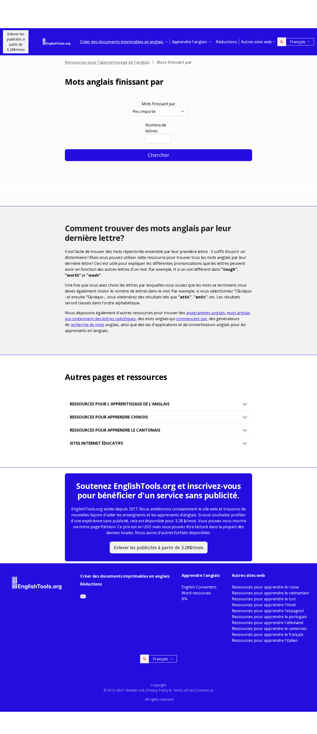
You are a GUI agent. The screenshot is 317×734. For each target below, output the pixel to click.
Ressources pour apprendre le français (267, 634)
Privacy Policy (157, 690)
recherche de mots (87, 324)
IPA (185, 599)
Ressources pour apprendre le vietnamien (270, 593)
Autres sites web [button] (256, 41)
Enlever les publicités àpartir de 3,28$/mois (16, 42)
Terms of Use (183, 690)
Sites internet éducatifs (96, 443)
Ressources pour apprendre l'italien (265, 640)
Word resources (196, 593)
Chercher (158, 155)
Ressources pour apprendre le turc (264, 599)
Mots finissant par (159, 103)
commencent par (191, 318)
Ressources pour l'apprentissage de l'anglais (107, 62)
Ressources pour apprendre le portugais (269, 616)
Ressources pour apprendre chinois (109, 417)
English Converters (199, 587)
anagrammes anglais (205, 312)
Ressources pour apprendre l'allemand (267, 622)
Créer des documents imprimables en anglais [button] (122, 41)
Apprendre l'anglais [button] (190, 41)
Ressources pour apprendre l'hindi (263, 605)
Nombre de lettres (155, 128)
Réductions (226, 41)
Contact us (204, 690)
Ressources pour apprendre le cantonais (115, 430)
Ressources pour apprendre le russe (265, 587)
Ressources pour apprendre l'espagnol (268, 610)
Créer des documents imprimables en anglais (125, 576)
